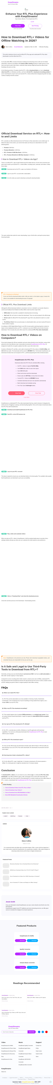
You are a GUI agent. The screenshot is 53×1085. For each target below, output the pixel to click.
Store (37, 1056)
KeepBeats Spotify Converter (26, 1045)
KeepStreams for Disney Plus (8, 1051)
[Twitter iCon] (43, 1032)
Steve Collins (9, 46)
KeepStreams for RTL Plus (38, 344)
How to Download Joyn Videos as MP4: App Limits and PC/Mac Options (14, 1013)
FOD (27, 816)
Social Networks (5, 995)
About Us (3, 1071)
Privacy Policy (28, 1077)
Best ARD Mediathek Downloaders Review (16, 795)
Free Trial (18, 393)
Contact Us (38, 1045)
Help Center (39, 1051)
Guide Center (39, 1053)
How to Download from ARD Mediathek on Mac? (17, 792)
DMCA (21, 1077)
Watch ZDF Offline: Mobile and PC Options (36, 997)
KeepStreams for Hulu (6, 1059)
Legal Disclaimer (13, 1077)
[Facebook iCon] (39, 1032)
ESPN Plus (12, 816)
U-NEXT (5, 816)
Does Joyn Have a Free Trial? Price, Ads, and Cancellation (12, 998)
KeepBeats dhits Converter (25, 1064)
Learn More (26, 397)
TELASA (20, 816)
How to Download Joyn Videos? (13, 790)
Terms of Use (47, 1077)
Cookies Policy (38, 1077)
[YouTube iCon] (46, 1032)
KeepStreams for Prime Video (8, 1048)
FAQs (37, 1048)
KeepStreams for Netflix (7, 1045)
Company (4, 1077)
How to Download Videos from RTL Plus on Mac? (18, 787)
